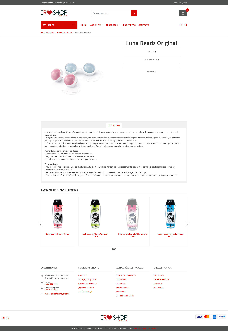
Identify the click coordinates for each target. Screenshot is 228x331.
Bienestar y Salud (64, 32)
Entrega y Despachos (87, 279)
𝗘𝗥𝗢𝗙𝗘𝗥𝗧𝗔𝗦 (129, 25)
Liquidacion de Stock (125, 295)
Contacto (144, 25)
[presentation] (41, 224)
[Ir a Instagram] (181, 25)
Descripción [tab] (114, 125)
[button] (113, 249)
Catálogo (51, 32)
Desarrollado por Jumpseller (144, 328)
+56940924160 (51, 283)
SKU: (149, 52)
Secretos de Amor (161, 279)
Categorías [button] (48, 25)
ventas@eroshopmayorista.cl (57, 294)
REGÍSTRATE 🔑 (85, 291)
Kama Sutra (159, 275)
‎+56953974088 (52, 289)
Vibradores (120, 283)
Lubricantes (121, 279)
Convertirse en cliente (87, 283)
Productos (112, 25)
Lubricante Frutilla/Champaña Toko (132, 235)
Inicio (84, 25)
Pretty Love (158, 287)
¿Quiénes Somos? (86, 287)
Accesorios (120, 291)
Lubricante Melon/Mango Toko (95, 235)
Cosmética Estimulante (126, 275)
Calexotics (158, 283)
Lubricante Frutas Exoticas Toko (170, 235)
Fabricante (95, 25)
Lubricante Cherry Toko (57, 234)
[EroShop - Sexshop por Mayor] (54, 13)
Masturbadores (122, 287)
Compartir (151, 72)
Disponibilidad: (150, 60)
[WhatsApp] (185, 25)
